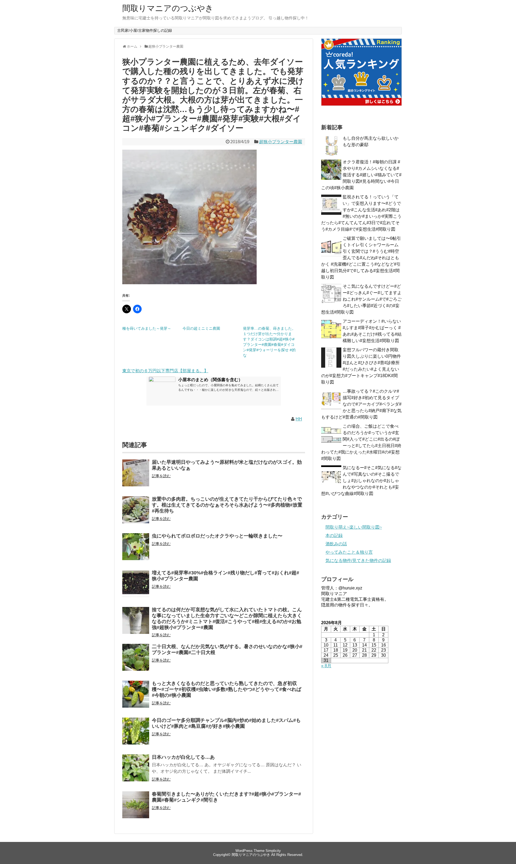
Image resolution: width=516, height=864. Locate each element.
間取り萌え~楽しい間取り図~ (353, 527)
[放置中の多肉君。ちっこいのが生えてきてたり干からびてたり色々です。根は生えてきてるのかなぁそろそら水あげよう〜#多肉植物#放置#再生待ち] (135, 513)
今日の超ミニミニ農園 (201, 328)
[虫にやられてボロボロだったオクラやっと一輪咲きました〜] (135, 550)
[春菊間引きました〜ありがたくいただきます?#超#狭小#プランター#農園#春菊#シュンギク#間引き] (135, 808)
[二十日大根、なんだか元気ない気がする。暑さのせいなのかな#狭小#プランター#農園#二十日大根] (135, 661)
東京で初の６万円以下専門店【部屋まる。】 (165, 370)
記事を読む (161, 476)
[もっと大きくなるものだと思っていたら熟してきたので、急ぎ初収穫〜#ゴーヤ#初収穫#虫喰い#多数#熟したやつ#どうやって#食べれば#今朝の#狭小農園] (135, 698)
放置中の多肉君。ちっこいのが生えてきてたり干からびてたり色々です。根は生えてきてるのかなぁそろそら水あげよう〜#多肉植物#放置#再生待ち (227, 505)
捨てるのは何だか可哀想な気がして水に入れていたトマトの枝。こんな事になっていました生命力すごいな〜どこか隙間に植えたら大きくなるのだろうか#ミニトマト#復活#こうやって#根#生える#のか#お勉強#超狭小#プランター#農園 (227, 618)
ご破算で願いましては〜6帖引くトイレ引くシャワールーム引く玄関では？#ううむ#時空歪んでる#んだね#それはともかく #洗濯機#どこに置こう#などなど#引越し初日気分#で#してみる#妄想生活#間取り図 (361, 257)
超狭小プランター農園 (280, 141)
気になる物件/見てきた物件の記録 (358, 560)
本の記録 (334, 535)
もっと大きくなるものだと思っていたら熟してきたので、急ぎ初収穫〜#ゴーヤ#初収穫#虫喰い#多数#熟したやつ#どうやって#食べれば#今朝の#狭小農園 (226, 689)
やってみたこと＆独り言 (349, 552)
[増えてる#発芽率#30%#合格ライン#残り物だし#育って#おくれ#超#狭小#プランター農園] (135, 587)
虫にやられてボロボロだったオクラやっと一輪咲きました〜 (217, 536)
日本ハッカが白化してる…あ (183, 757)
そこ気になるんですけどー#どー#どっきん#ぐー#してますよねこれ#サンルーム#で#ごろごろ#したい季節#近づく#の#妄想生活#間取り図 (361, 299)
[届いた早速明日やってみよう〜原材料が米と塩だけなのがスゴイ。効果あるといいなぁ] (135, 476)
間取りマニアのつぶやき (167, 8)
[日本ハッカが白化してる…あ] (135, 771)
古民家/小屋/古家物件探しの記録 (144, 30)
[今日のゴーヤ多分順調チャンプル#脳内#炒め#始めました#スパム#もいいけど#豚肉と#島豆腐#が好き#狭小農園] (135, 735)
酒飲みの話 (336, 544)
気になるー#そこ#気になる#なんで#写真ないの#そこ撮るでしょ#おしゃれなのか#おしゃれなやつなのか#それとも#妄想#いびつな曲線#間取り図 (361, 480)
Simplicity (273, 851)
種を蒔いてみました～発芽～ (146, 328)
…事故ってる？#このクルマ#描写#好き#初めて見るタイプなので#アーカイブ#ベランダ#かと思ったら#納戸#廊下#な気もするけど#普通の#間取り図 (361, 404)
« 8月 (326, 665)
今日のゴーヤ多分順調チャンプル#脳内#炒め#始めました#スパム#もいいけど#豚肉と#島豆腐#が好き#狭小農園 (226, 723)
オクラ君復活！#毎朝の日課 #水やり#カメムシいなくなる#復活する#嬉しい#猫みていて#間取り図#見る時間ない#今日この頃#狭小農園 (361, 175)
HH (299, 419)
